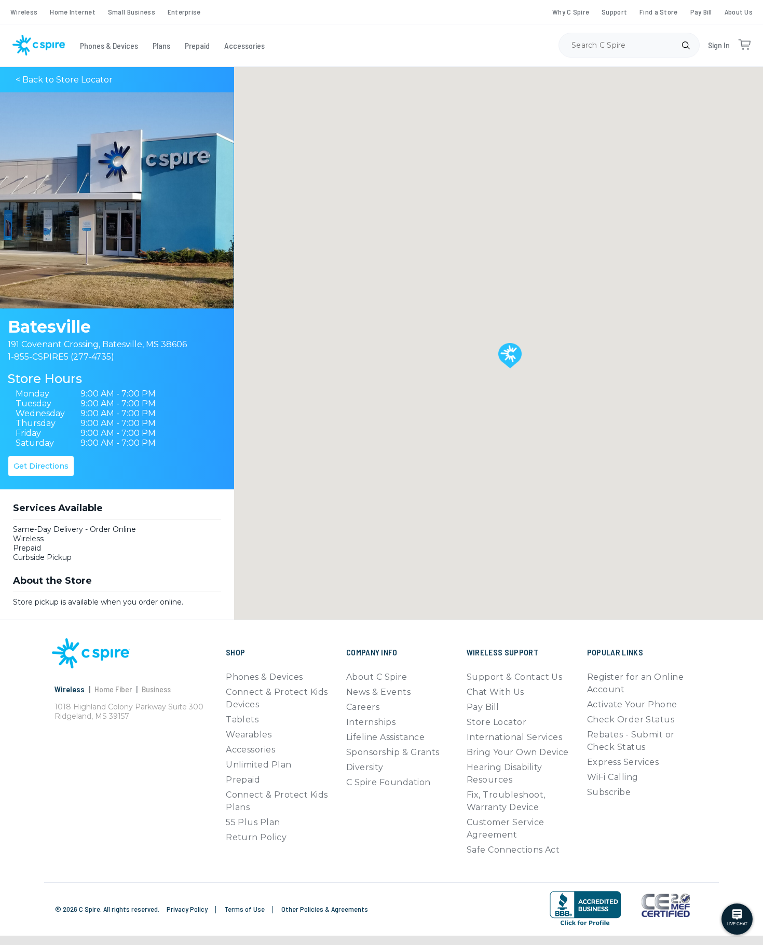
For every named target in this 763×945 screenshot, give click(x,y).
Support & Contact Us (515, 677)
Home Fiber (113, 689)
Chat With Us (495, 692)
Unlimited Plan (259, 765)
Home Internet (73, 11)
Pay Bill (701, 11)
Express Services (623, 762)
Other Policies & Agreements (324, 909)
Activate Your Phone (632, 704)
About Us (739, 11)
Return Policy (256, 837)
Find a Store (658, 11)
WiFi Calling (612, 777)
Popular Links (615, 652)
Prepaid (197, 45)
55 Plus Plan (253, 822)
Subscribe (609, 792)
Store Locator (496, 722)
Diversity (364, 767)
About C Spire (376, 677)
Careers (362, 707)
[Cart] (744, 45)
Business (156, 689)
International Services (515, 737)
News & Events (378, 692)
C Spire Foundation (388, 782)
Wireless (23, 11)
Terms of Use (245, 909)
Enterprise (184, 11)
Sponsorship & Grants (393, 752)
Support (614, 11)
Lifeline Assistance (385, 737)
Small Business (131, 11)
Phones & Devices (109, 45)
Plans (161, 45)
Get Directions (41, 466)
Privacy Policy (188, 909)
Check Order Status (631, 719)
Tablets (242, 719)
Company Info (372, 652)
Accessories (244, 45)
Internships (371, 722)
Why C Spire (570, 11)
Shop (235, 652)
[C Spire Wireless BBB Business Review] (585, 908)
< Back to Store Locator (64, 80)
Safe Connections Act (513, 850)
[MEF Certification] (665, 905)
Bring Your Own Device (518, 752)
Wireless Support (502, 652)
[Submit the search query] (685, 45)
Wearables (248, 734)
